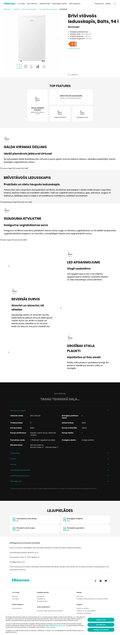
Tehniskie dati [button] (16, 481)
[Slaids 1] (19, 66)
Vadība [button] (13, 459)
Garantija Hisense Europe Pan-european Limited (92, 599)
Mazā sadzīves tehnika (59, 4)
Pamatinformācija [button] (18, 410)
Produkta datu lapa (74, 48)
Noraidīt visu (101, 625)
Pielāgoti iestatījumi (100, 630)
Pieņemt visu (101, 620)
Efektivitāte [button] (15, 453)
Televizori (15, 596)
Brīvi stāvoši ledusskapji (29, 9)
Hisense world (99, 4)
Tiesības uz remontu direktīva (86, 611)
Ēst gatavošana (42, 601)
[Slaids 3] (31, 66)
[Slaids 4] (37, 66)
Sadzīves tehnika (44, 4)
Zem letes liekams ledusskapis (48, 9)
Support (79, 604)
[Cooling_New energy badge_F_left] (72, 46)
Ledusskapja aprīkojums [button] (20, 470)
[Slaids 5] (44, 66)
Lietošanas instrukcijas (84, 613)
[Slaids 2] (25, 66)
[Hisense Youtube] (106, 581)
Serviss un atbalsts (83, 608)
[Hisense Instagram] (100, 581)
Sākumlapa (7, 9)
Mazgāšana (41, 599)
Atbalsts (108, 4)
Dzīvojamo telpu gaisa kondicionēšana (50, 611)
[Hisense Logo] (9, 3)
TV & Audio (15, 592)
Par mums (80, 596)
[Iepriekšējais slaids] (6, 38)
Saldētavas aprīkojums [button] (19, 476)
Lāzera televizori (32, 4)
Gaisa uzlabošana (74, 4)
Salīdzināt (74, 75)
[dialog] (60, 624)
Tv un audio (21, 4)
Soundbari (15, 599)
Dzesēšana (16, 9)
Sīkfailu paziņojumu (60, 625)
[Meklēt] (115, 4)
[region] (32, 38)
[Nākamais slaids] (57, 38)
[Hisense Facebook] (95, 581)
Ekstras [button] (13, 464)
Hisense (79, 592)
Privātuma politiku (50, 627)
